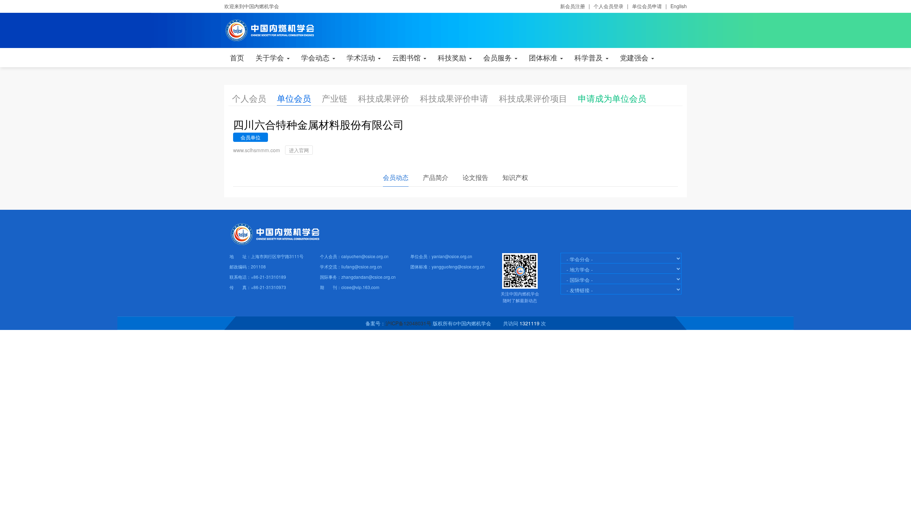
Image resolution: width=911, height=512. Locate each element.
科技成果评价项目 (533, 98)
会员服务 (498, 57)
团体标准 (544, 57)
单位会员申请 (647, 6)
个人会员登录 (608, 6)
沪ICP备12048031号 (408, 323)
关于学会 (271, 57)
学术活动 (362, 57)
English (678, 6)
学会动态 (316, 57)
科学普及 (589, 57)
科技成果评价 (383, 98)
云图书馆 (407, 57)
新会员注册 (572, 6)
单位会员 (294, 98)
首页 (237, 57)
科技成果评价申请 (454, 98)
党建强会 (635, 57)
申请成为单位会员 (612, 98)
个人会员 (249, 98)
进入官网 (299, 150)
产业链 (334, 98)
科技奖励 (453, 57)
